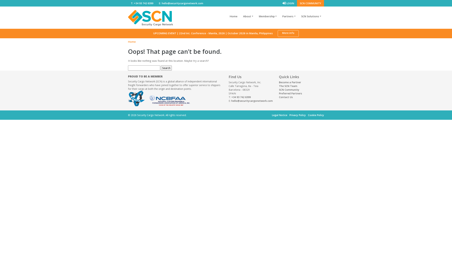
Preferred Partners (290, 93)
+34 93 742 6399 (241, 97)
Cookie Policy (316, 115)
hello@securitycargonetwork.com (252, 100)
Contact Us (286, 97)
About (247, 16)
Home (233, 16)
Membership (267, 16)
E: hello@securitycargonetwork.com (181, 3)
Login (290, 3)
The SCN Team (288, 86)
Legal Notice (279, 115)
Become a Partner (290, 82)
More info (288, 33)
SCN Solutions (310, 16)
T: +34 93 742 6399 (142, 3)
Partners (287, 16)
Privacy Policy (297, 115)
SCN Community (310, 3)
